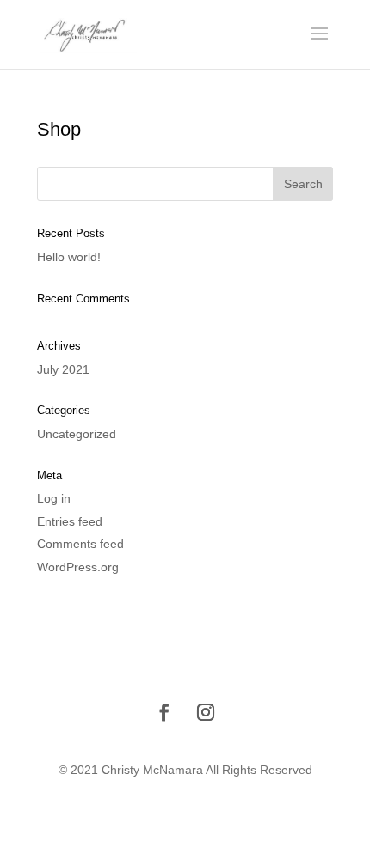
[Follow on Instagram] (205, 712)
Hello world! (69, 257)
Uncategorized (76, 434)
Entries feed (69, 521)
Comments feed (80, 544)
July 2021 (63, 369)
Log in (54, 498)
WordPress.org (78, 567)
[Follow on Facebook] (164, 712)
